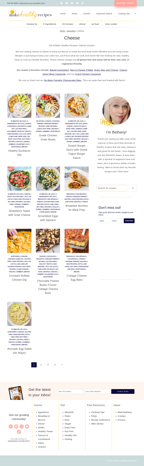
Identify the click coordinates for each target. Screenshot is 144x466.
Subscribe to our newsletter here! (32, 3)
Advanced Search (104, 13)
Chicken (55, 121)
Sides (11, 204)
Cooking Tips (124, 13)
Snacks (19, 141)
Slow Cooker (111, 24)
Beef (85, 123)
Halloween (11, 131)
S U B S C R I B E (122, 391)
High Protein (12, 134)
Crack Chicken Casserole (88, 74)
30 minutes (67, 24)
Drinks (41, 427)
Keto (29, 134)
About (74, 13)
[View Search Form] (135, 13)
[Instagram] (67, 3)
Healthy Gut (71, 435)
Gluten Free (21, 129)
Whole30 (69, 412)
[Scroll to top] (138, 457)
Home (63, 13)
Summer (12, 144)
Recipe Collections (100, 420)
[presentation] (19, 106)
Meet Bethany (125, 412)
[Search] (132, 188)
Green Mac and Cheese (106, 70)
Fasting (68, 439)
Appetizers (15, 256)
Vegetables (55, 131)
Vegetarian (16, 147)
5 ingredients (49, 24)
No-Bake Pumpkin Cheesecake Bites (62, 80)
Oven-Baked (84, 266)
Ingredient (71, 31)
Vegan (68, 424)
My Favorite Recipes (80, 136)
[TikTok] (82, 3)
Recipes (12, 141)
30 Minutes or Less (18, 121)
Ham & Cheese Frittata (81, 70)
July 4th (22, 134)
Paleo (68, 416)
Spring (26, 141)
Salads (27, 202)
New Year (23, 136)
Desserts (22, 126)
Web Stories (97, 424)
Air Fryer (95, 24)
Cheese (28, 123)
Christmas (12, 126)
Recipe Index (125, 3)
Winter (25, 147)
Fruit (9, 196)
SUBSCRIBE (129, 221)
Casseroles (73, 259)
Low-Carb (13, 136)
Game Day (20, 259)
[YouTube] (77, 3)
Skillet (85, 139)
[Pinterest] (61, 3)
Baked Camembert (59, 70)
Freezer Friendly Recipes (76, 261)
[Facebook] (72, 3)
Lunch (39, 129)
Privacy (121, 420)
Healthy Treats (24, 131)
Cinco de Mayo (80, 126)
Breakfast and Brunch (47, 199)
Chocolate (51, 256)
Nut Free (26, 139)
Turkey (85, 202)
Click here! (123, 171)
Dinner (82, 24)
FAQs (94, 416)
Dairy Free (70, 129)
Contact (86, 13)
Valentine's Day (22, 144)
